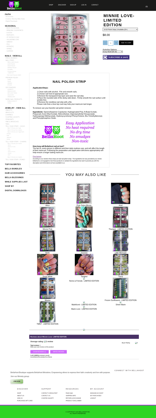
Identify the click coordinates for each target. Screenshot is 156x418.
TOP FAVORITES (13, 164)
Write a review (58, 352)
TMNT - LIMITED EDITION (47, 324)
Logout (93, 398)
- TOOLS (9, 103)
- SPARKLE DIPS (11, 96)
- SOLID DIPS (10, 95)
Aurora (84, 229)
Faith (8, 14)
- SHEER (9, 79)
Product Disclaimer (73, 401)
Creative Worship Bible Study (15, 19)
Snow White (47, 277)
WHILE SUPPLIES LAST (16, 182)
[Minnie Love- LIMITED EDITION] (70, 64)
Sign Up (73, 5)
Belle (47, 253)
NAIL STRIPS (10, 60)
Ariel (121, 205)
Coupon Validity (47, 398)
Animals (9, 133)
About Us (20, 395)
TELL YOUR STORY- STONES (15, 159)
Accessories (9, 16)
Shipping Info (71, 395)
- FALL (8, 44)
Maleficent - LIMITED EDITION (84, 305)
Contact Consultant (49, 393)
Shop (51, 5)
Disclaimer (37, 157)
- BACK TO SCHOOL (12, 28)
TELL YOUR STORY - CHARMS (16, 141)
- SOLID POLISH (11, 65)
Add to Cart (126, 43)
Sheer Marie (121, 305)
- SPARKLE (9, 83)
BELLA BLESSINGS (14, 177)
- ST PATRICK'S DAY (12, 37)
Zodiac (8, 139)
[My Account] (136, 6)
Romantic (10, 153)
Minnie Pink (47, 229)
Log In (84, 5)
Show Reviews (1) (39, 352)
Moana (47, 300)
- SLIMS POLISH (11, 64)
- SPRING (9, 49)
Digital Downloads (11, 21)
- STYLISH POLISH (11, 71)
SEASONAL (10, 26)
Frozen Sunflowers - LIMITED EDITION (121, 300)
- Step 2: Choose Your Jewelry (14, 130)
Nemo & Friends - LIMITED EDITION (84, 281)
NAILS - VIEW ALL (13, 56)
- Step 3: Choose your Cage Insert (15, 131)
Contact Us (45, 395)
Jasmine (84, 253)
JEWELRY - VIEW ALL (15, 108)
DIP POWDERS (11, 87)
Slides (7, 124)
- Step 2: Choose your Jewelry (14, 157)
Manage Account (96, 393)
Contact (94, 5)
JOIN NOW (16, 381)
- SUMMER (9, 51)
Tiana (120, 277)
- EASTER (9, 32)
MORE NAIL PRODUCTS (14, 99)
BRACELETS (10, 112)
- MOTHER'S (10, 35)
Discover (62, 5)
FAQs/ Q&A (69, 393)
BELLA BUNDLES (13, 169)
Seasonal (9, 137)
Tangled (84, 277)
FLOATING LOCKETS (13, 117)
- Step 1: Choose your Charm (14, 143)
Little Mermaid (120, 253)
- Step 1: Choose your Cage (14, 128)
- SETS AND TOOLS (12, 93)
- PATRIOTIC (10, 46)
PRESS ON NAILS (11, 58)
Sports (9, 154)
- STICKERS (10, 69)
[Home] (129, 6)
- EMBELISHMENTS (12, 101)
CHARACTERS (11, 72)
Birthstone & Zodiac (12, 146)
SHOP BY (9, 186)
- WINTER (9, 42)
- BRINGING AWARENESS (14, 30)
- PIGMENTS (10, 89)
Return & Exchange (73, 398)
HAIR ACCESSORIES (15, 173)
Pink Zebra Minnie (84, 205)
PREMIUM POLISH (12, 77)
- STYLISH (9, 85)
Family (9, 150)
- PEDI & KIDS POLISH (13, 62)
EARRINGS (9, 115)
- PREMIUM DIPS (11, 91)
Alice (47, 205)
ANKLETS (9, 110)
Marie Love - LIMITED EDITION (84, 309)
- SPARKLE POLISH (11, 67)
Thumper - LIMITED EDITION (121, 229)
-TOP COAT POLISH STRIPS (14, 75)
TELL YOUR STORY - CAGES (15, 126)
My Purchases (95, 395)
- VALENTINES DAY (12, 39)
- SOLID (9, 81)
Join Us (19, 398)
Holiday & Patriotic (11, 151)
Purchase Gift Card (25, 401)
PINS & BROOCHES (12, 121)
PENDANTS (10, 119)
